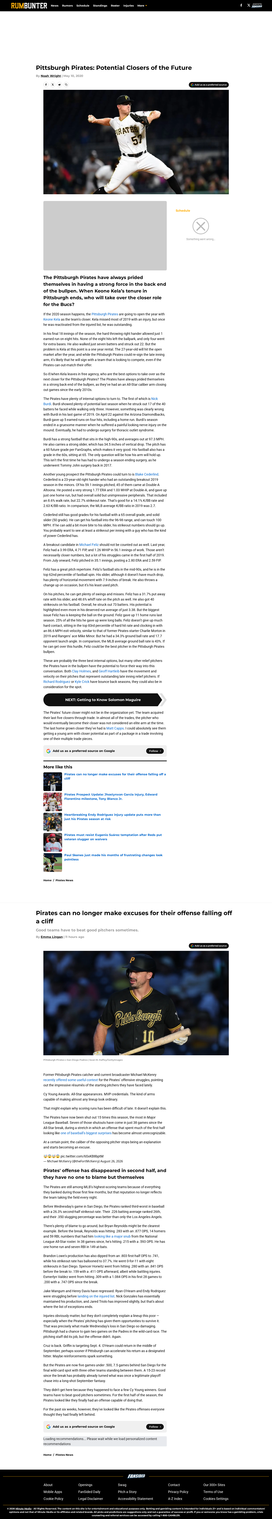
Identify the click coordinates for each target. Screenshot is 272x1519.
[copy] (66, 84)
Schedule (82, 5)
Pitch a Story (127, 1492)
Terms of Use (213, 1492)
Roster (115, 5)
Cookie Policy (53, 1499)
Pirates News (64, 880)
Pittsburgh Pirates (105, 314)
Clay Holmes (81, 671)
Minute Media (23, 1508)
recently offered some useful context (70, 1080)
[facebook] (241, 5)
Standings (100, 5)
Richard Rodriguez (56, 682)
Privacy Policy (178, 1492)
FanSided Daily (89, 1492)
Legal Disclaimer (90, 1499)
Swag (122, 1485)
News (54, 5)
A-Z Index (175, 1499)
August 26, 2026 (111, 1161)
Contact (174, 1485)
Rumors (67, 5)
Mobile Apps (53, 1492)
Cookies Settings (215, 1499)
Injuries (128, 5)
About (48, 1485)
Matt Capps (115, 728)
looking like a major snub (112, 1236)
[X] (248, 5)
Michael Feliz (89, 545)
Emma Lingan (52, 937)
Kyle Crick (82, 682)
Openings (85, 1485)
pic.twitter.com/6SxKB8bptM (82, 1156)
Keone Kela (51, 319)
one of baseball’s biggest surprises (86, 1133)
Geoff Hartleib (109, 671)
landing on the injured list (96, 1296)
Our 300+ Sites (214, 1485)
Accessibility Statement (135, 1499)
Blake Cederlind (146, 474)
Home (47, 880)
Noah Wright (51, 76)
